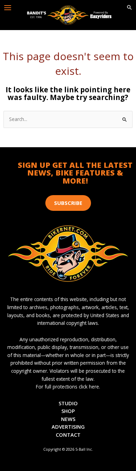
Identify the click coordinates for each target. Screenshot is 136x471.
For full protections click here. (68, 386)
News (68, 418)
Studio (68, 403)
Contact (68, 434)
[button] (129, 7)
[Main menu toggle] (8, 8)
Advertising (68, 426)
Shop (68, 410)
